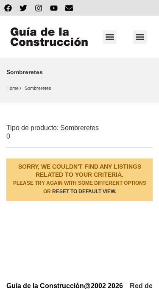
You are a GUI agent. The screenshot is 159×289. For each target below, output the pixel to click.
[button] (110, 37)
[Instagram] (38, 8)
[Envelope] (69, 8)
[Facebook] (8, 8)
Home (12, 88)
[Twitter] (23, 8)
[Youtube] (53, 8)
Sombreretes (38, 88)
